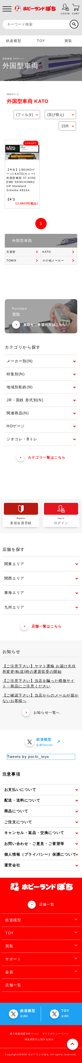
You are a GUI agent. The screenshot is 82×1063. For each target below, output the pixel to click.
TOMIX (11, 260)
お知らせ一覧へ (46, 712)
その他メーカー (53, 260)
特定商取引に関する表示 (39, 1039)
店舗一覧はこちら (47, 626)
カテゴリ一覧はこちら (47, 457)
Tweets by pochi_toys (28, 757)
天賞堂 (11, 251)
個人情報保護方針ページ (24, 1033)
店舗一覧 (46, 904)
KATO (46, 251)
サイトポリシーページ (55, 1033)
